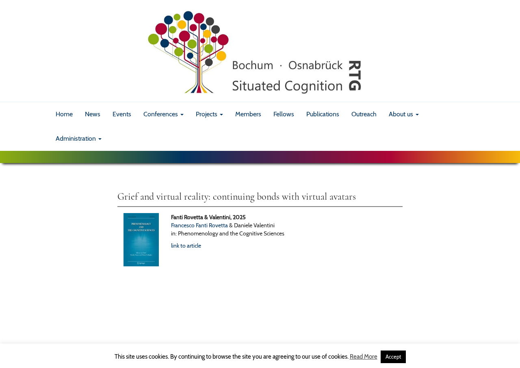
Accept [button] (393, 356)
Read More (363, 356)
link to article (186, 245)
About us (402, 114)
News (92, 114)
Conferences (161, 114)
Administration (77, 138)
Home (64, 114)
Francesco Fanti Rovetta (199, 225)
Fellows (283, 114)
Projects (207, 114)
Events (122, 114)
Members (248, 114)
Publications (322, 114)
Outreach (364, 114)
